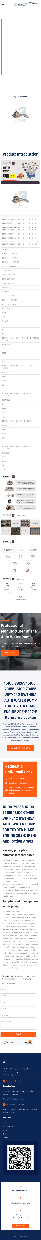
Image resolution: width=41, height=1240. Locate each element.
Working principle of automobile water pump (18, 976)
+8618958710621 (22, 1190)
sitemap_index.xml (13, 1233)
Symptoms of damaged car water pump (16, 979)
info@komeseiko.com (23, 1203)
